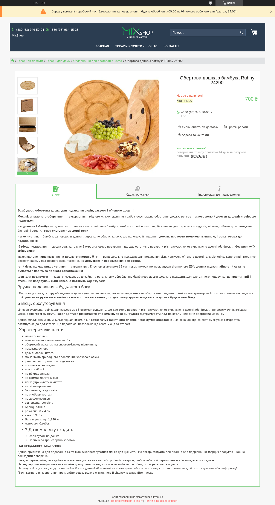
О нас (152, 46)
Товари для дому (58, 60)
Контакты (171, 46)
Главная (102, 46)
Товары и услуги (128, 46)
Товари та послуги (30, 60)
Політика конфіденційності (161, 500)
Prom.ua (158, 497)
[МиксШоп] (137, 32)
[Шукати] (241, 32)
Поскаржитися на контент (127, 500)
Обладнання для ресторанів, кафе (97, 60)
